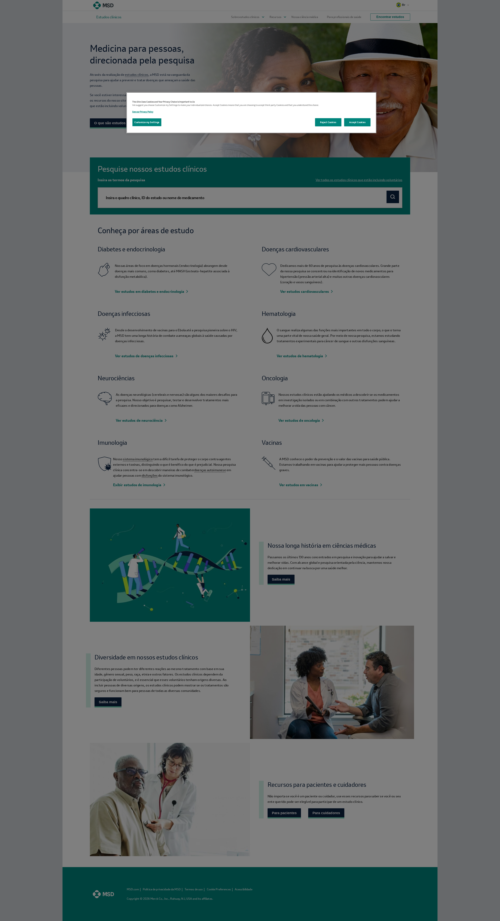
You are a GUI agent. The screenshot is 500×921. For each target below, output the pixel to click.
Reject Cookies (328, 122)
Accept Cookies (357, 122)
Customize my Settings (146, 122)
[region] (251, 112)
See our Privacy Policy (142, 111)
